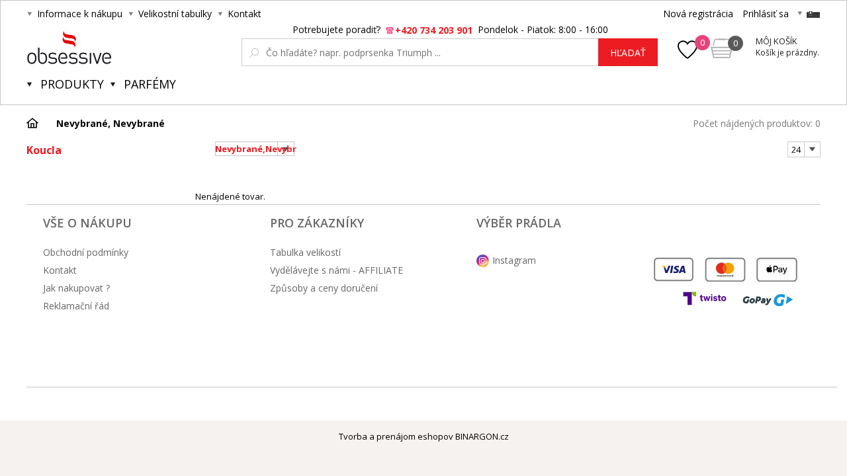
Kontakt (244, 13)
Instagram (514, 260)
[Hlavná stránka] (37, 123)
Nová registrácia (698, 13)
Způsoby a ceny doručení (324, 288)
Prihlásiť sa (765, 13)
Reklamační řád (76, 305)
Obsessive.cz (124, 47)
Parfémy (150, 84)
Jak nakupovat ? (76, 288)
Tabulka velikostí (305, 252)
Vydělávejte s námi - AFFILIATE (336, 270)
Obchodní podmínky (85, 252)
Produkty (72, 84)
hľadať (628, 52)
